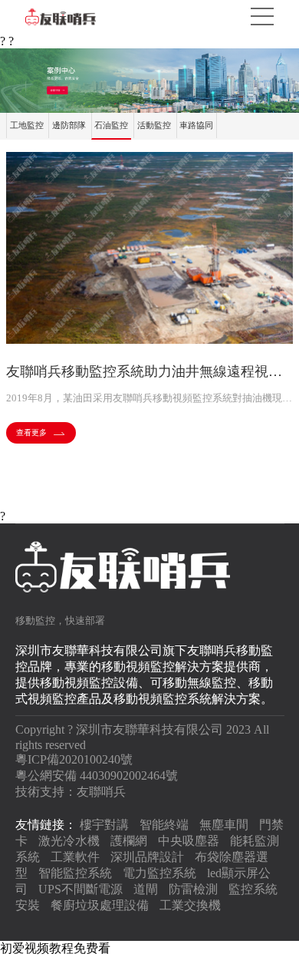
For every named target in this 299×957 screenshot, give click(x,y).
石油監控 (111, 125)
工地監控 (27, 125)
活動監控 (154, 125)
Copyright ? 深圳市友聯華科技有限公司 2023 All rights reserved (142, 737)
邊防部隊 (69, 125)
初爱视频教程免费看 (55, 948)
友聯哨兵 (101, 791)
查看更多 (31, 432)
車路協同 (196, 125)
